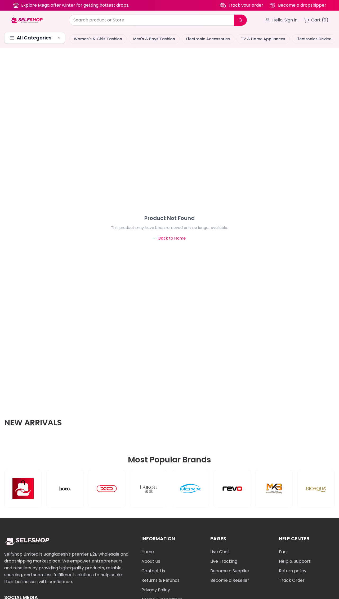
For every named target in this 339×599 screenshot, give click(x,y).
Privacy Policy (155, 590)
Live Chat (219, 552)
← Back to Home (170, 238)
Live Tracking (223, 561)
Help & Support (295, 561)
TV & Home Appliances (263, 39)
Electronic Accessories (208, 39)
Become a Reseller (229, 580)
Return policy (292, 571)
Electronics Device (313, 39)
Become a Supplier (229, 571)
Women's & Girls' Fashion (98, 39)
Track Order (292, 580)
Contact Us (153, 571)
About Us (150, 561)
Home (147, 552)
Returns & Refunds (160, 580)
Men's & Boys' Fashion (154, 39)
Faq (283, 552)
